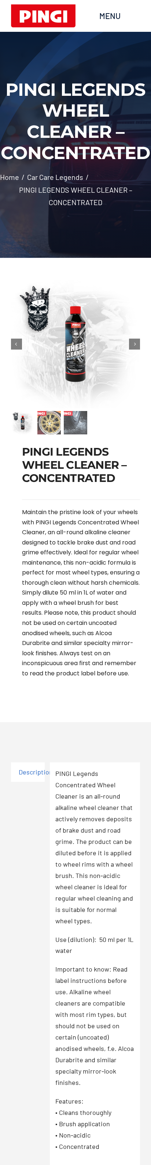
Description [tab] (32, 772)
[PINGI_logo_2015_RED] (43, 8)
